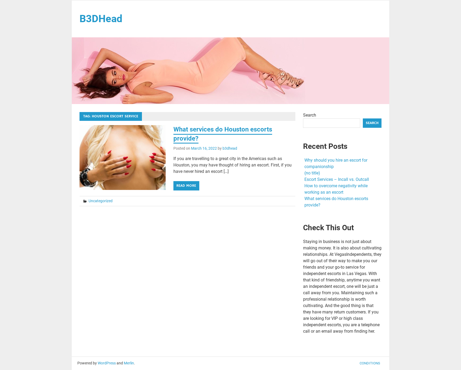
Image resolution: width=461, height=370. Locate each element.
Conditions (370, 363)
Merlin (129, 363)
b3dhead (229, 148)
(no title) (312, 173)
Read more (186, 185)
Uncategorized (101, 201)
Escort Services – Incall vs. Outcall (336, 179)
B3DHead (101, 19)
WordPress (107, 363)
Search (309, 115)
